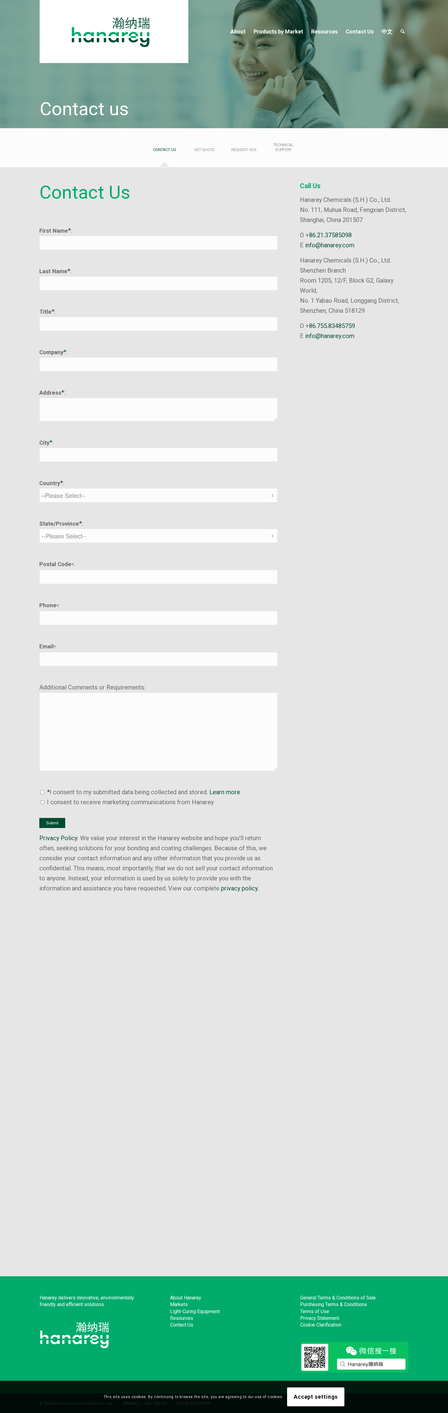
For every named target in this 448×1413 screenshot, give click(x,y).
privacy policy (239, 888)
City (44, 442)
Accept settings (316, 1397)
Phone (48, 605)
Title (45, 311)
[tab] (164, 151)
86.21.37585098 (330, 235)
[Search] (402, 31)
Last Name (53, 271)
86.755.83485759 (332, 325)
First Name (53, 230)
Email (47, 646)
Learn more (224, 792)
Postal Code (56, 564)
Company (51, 352)
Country (49, 483)
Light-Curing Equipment (195, 1311)
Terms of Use (314, 1311)
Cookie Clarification (320, 1325)
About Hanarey (185, 1298)
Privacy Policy (58, 838)
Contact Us (181, 1325)
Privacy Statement (319, 1318)
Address (50, 392)
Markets (179, 1304)
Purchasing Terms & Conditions (333, 1304)
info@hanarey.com (329, 245)
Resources (181, 1318)
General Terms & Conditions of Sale (338, 1298)
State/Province (59, 523)
